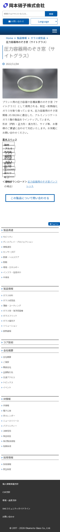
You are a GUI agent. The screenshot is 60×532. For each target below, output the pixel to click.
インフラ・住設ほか (12, 272)
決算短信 (7, 430)
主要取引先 (8, 372)
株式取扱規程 (9, 441)
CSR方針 (6, 492)
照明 (5, 262)
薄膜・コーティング (12, 305)
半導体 (6, 277)
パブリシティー (10, 425)
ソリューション (10, 325)
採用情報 (8, 457)
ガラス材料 (8, 295)
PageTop (55, 224)
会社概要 (8, 350)
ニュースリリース (11, 420)
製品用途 (8, 230)
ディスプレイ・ (18, 241)
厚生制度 (7, 469)
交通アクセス (9, 377)
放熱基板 (7, 330)
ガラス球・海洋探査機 (13, 310)
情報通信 (7, 246)
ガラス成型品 (38, 38)
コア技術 (8, 342)
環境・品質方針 (9, 500)
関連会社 (7, 367)
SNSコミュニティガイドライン (16, 508)
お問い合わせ (17, 21)
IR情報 (7, 399)
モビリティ (8, 236)
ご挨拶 (6, 361)
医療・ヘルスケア (11, 257)
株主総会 (7, 435)
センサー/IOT (9, 251)
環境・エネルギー (11, 267)
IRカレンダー (9, 415)
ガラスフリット (10, 315)
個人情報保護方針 (10, 483)
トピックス (8, 382)
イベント (7, 387)
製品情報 (22, 38)
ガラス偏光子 (9, 320)
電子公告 (7, 410)
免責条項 (7, 446)
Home (9, 38)
